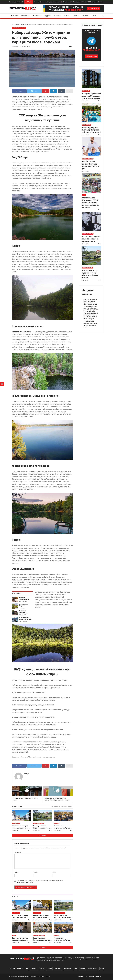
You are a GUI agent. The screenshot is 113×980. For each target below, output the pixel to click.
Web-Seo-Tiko (46, 976)
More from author (66, 806)
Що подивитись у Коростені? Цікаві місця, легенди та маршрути (25, 618)
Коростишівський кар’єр (21, 332)
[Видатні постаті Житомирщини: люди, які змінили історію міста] (42, 927)
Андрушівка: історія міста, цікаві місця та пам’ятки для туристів (41, 917)
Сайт (54, 872)
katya (26, 774)
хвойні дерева (76, 968)
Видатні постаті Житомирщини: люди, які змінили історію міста (41, 939)
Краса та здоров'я (87, 158)
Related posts (56, 806)
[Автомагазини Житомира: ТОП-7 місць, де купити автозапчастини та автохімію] (91, 183)
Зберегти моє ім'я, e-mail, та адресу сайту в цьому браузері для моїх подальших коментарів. (40, 881)
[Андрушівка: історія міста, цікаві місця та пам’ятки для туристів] (42, 905)
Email (36, 872)
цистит (66, 968)
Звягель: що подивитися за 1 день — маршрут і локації (63, 827)
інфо (59, 968)
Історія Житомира (38, 935)
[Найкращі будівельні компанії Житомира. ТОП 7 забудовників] (91, 78)
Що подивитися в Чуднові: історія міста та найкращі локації (41, 827)
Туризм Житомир (25, 24)
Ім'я (16, 872)
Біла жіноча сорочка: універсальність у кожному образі (20, 939)
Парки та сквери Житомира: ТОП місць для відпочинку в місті (66, 1)
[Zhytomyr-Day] (22, 8)
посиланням (50, 757)
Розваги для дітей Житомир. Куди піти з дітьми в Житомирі (91, 129)
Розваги (17, 24)
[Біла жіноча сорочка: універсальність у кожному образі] (21, 927)
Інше (14, 935)
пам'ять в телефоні (91, 968)
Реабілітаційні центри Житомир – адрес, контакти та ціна (90, 165)
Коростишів (16, 823)
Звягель (56, 823)
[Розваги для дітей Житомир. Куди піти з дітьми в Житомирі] (91, 112)
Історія (33, 968)
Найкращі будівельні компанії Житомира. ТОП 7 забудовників (91, 95)
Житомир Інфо (86, 124)
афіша (26, 968)
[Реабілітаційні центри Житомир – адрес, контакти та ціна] (91, 146)
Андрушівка (36, 912)
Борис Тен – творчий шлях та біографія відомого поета (91, 238)
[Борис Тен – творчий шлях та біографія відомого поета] (91, 221)
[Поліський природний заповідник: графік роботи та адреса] (15, 612)
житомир (42, 968)
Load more (42, 835)
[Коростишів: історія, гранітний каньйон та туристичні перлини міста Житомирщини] (21, 815)
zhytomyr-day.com (42, 959)
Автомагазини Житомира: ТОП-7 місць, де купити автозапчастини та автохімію (90, 202)
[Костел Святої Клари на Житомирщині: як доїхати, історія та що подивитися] (15, 606)
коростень (51, 968)
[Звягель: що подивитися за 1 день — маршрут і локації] (63, 815)
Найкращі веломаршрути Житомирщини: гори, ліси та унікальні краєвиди (25, 598)
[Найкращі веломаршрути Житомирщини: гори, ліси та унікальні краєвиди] (15, 599)
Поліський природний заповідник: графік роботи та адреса (25, 611)
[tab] (56, 807)
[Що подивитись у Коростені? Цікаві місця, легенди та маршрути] (15, 619)
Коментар (18, 852)
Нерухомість (86, 90)
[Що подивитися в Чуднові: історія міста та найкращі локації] (42, 815)
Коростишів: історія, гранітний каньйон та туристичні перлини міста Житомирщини (20, 827)
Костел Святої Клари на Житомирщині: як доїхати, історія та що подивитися (25, 605)
